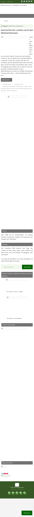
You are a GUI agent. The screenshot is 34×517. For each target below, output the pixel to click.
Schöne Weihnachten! (12, 90)
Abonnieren (27, 267)
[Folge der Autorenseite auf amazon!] (29, 1)
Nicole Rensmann (7, 84)
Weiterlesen (5, 80)
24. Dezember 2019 (18, 84)
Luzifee (25, 86)
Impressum (3, 1)
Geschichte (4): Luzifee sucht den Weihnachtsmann (17, 31)
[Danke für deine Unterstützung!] (27, 1)
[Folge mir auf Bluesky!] (24, 1)
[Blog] (6, 476)
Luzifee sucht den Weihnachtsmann (19, 88)
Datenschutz (10, 1)
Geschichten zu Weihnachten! (16, 86)
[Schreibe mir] (32, 1)
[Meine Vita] (22, 1)
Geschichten (6, 86)
